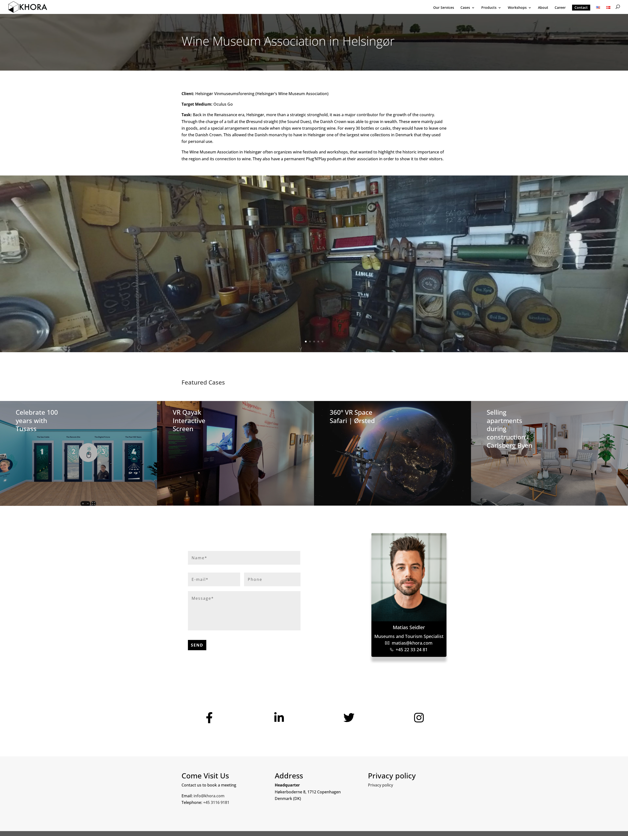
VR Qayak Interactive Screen (189, 420)
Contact (581, 7)
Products (489, 8)
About (543, 8)
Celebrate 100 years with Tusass (37, 420)
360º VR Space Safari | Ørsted (352, 416)
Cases (465, 8)
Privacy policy (380, 785)
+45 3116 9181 (216, 802)
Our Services (443, 8)
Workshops (517, 8)
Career (560, 8)
